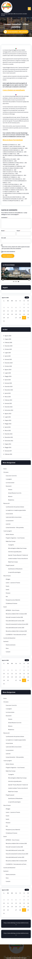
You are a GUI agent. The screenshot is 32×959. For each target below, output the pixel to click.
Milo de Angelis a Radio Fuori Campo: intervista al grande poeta (17, 549)
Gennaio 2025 (8, 359)
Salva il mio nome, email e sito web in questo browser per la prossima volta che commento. (16, 247)
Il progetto (11, 545)
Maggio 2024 (8, 376)
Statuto (10, 489)
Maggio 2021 (8, 447)
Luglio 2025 (8, 352)
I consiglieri (9, 479)
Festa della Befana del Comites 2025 (15, 627)
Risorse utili (6, 503)
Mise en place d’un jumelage (13, 140)
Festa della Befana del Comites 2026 (15, 620)
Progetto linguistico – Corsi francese (15, 538)
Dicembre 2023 (8, 386)
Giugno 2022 (8, 420)
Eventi (5, 607)
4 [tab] (18, 281)
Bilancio (10, 496)
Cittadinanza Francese (11, 603)
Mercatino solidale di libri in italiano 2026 (16, 614)
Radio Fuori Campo (10, 541)
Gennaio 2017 (8, 451)
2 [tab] (15, 281)
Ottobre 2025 (8, 349)
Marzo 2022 (8, 430)
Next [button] (29, 279)
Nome (3, 230)
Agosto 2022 (8, 413)
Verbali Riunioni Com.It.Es (14, 493)
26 (12, 317)
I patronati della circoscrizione (13, 517)
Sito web (3, 238)
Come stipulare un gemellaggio (14, 90)
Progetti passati (10, 565)
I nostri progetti (7, 531)
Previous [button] (3, 279)
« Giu (27, 297)
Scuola (7, 586)
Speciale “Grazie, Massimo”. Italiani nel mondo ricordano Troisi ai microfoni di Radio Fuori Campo (18, 558)
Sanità (7, 589)
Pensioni (8, 593)
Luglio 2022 (8, 417)
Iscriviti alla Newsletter (9, 638)
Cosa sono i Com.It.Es (11, 475)
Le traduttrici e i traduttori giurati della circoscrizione (16, 512)
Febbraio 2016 (8, 454)
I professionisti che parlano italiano (15, 507)
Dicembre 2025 (8, 346)
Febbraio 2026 (8, 342)
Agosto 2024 (8, 369)
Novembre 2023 (9, 390)
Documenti (8, 486)
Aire (7, 596)
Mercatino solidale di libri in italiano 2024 (16, 631)
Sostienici (5, 641)
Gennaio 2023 (8, 403)
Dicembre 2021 (8, 434)
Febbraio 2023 (8, 400)
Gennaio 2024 (8, 383)
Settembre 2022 (9, 410)
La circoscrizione (10, 482)
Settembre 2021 (9, 440)
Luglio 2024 (8, 373)
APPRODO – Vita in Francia (12, 610)
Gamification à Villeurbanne (15, 569)
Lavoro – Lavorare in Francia (13, 582)
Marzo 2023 (8, 396)
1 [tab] (13, 281)
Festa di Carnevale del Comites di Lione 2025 (17, 624)
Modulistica (11, 500)
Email (18, 230)
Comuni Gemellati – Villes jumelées (15, 527)
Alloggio (8, 579)
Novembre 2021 (9, 437)
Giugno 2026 (8, 339)
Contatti (8, 651)
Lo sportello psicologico (14, 572)
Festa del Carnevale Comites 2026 (14, 617)
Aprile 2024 (8, 379)
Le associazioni (9, 520)
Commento (4, 217)
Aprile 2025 (8, 356)
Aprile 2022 (8, 427)
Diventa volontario (10, 645)
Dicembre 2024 (8, 363)
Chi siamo (5, 472)
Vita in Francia (7, 575)
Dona (7, 648)
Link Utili (8, 524)
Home (5, 468)
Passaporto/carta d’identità (13, 600)
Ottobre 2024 (8, 366)
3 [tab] (16, 281)
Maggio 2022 (8, 423)
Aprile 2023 (8, 393)
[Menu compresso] (29, 8)
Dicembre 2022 (8, 407)
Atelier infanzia (10, 534)
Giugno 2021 (8, 444)
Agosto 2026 (8, 335)
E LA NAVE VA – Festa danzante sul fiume (16, 634)
